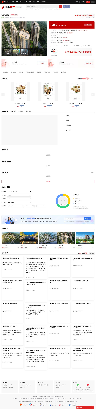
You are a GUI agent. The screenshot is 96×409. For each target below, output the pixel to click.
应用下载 (64, 385)
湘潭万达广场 (36, 9)
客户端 (82, 1)
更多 (92, 78)
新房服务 (22, 385)
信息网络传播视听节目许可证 (62, 401)
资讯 (21, 1)
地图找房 (66, 6)
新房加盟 (40, 385)
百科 (34, 1)
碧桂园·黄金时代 (29, 9)
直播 (25, 1)
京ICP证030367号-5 (39, 401)
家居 (30, 1)
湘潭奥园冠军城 (44, 9)
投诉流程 (5, 387)
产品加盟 (46, 385)
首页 (13, 1)
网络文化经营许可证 (73, 401)
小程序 (76, 1)
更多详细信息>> (67, 40)
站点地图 (11, 387)
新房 (17, 1)
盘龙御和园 (50, 9)
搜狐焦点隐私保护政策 (73, 221)
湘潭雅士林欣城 (57, 9)
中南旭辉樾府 (64, 9)
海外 (38, 1)
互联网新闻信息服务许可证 (50, 401)
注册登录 (58, 387)
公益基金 (43, 1)
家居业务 (28, 385)
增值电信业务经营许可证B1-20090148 (26, 401)
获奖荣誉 (11, 385)
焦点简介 (5, 385)
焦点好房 (58, 385)
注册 (93, 1)
